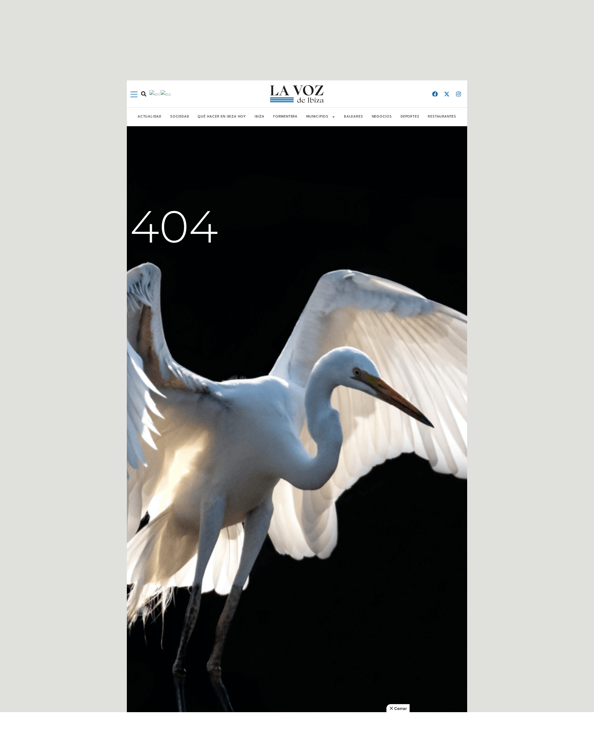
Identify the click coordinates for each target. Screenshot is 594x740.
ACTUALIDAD (149, 116)
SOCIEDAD (179, 116)
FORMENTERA (285, 116)
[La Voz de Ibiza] (297, 94)
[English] (155, 94)
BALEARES (353, 116)
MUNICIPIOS (317, 116)
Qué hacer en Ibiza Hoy (222, 116)
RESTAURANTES (442, 116)
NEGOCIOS (382, 116)
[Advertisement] (297, 726)
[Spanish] (166, 94)
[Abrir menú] (134, 94)
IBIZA (260, 116)
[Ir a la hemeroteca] (143, 94)
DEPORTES (410, 116)
